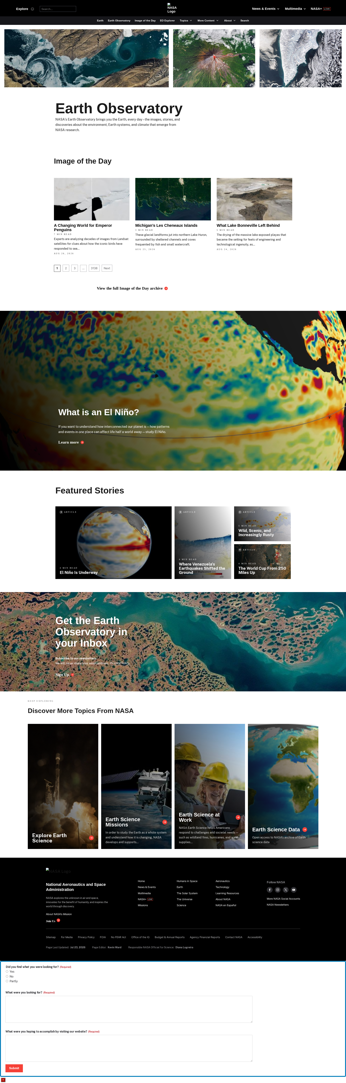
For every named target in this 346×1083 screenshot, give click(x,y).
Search (244, 20)
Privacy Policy (120, 663)
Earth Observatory (119, 20)
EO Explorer (167, 20)
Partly (14, 981)
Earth (100, 20)
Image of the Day (145, 20)
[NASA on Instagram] (278, 890)
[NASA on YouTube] (294, 890)
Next (107, 268)
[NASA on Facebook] (270, 890)
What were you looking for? (30, 992)
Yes (12, 971)
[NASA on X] (286, 890)
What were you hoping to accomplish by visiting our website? (52, 1031)
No (11, 976)
